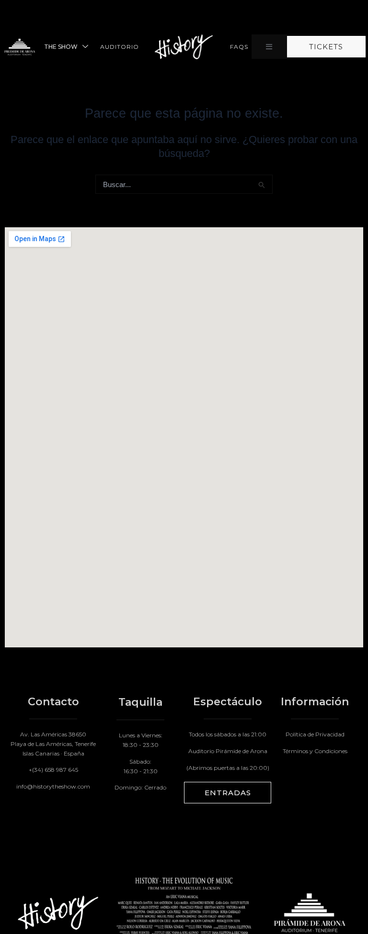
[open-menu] (269, 46)
